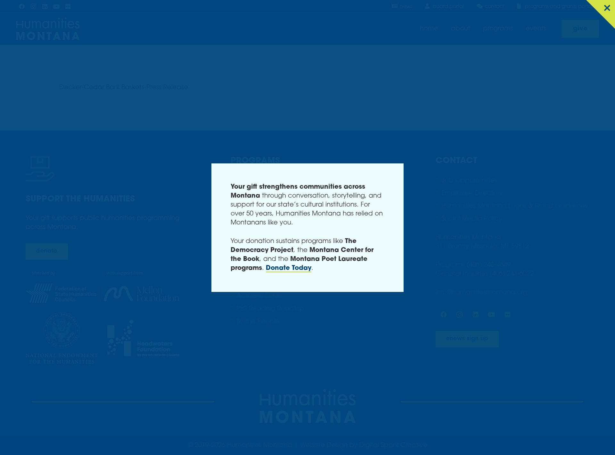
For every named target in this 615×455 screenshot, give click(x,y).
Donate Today (288, 268)
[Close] (600, 14)
